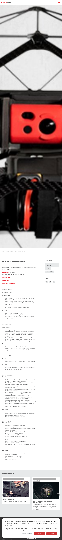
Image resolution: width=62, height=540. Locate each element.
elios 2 (48, 268)
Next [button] (58, 495)
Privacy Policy (8, 525)
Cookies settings (27, 533)
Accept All (39, 533)
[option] (27, 494)
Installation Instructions (8, 283)
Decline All (51, 533)
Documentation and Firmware (52, 264)
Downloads (50, 271)
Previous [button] (4, 495)
